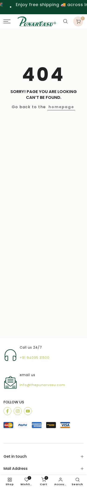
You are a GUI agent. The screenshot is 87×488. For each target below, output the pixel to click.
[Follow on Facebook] (7, 411)
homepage (61, 107)
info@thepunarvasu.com (42, 385)
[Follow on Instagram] (18, 411)
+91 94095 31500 (34, 358)
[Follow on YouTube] (28, 411)
